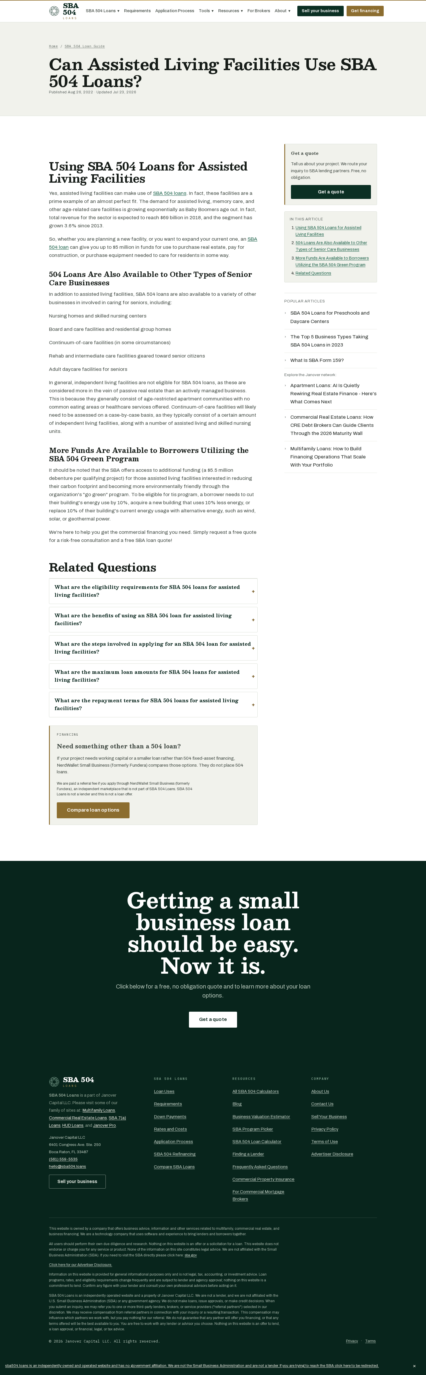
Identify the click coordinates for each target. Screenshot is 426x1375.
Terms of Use (324, 1141)
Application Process (174, 11)
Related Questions (313, 273)
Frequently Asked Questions (260, 1166)
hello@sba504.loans (67, 1166)
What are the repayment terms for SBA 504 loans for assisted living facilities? (146, 704)
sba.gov (191, 1255)
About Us (320, 1091)
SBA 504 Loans (102, 11)
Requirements (137, 11)
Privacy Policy (324, 1129)
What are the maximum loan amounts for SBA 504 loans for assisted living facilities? (147, 676)
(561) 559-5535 (63, 1159)
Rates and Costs (170, 1129)
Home (53, 46)
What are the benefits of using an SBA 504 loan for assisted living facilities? (143, 619)
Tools (206, 11)
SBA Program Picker (252, 1129)
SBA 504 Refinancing (175, 1154)
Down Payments (170, 1116)
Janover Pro (104, 1125)
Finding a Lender (248, 1154)
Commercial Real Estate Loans (78, 1118)
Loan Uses (164, 1091)
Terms (370, 1341)
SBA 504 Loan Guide (85, 46)
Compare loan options (93, 810)
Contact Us (322, 1104)
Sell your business (320, 11)
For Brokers (258, 11)
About (282, 11)
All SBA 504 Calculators (255, 1091)
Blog (237, 1104)
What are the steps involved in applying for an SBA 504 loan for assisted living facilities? (152, 648)
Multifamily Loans (99, 1110)
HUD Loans (72, 1125)
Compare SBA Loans (174, 1166)
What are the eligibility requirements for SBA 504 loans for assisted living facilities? (147, 591)
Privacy (352, 1341)
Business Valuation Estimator (261, 1116)
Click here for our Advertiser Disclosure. (80, 1265)
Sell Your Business (329, 1116)
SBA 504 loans (169, 193)
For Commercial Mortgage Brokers (258, 1195)
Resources (230, 11)
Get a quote (331, 191)
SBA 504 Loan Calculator (256, 1141)
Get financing (365, 11)
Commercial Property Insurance (263, 1179)
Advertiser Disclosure (332, 1154)
